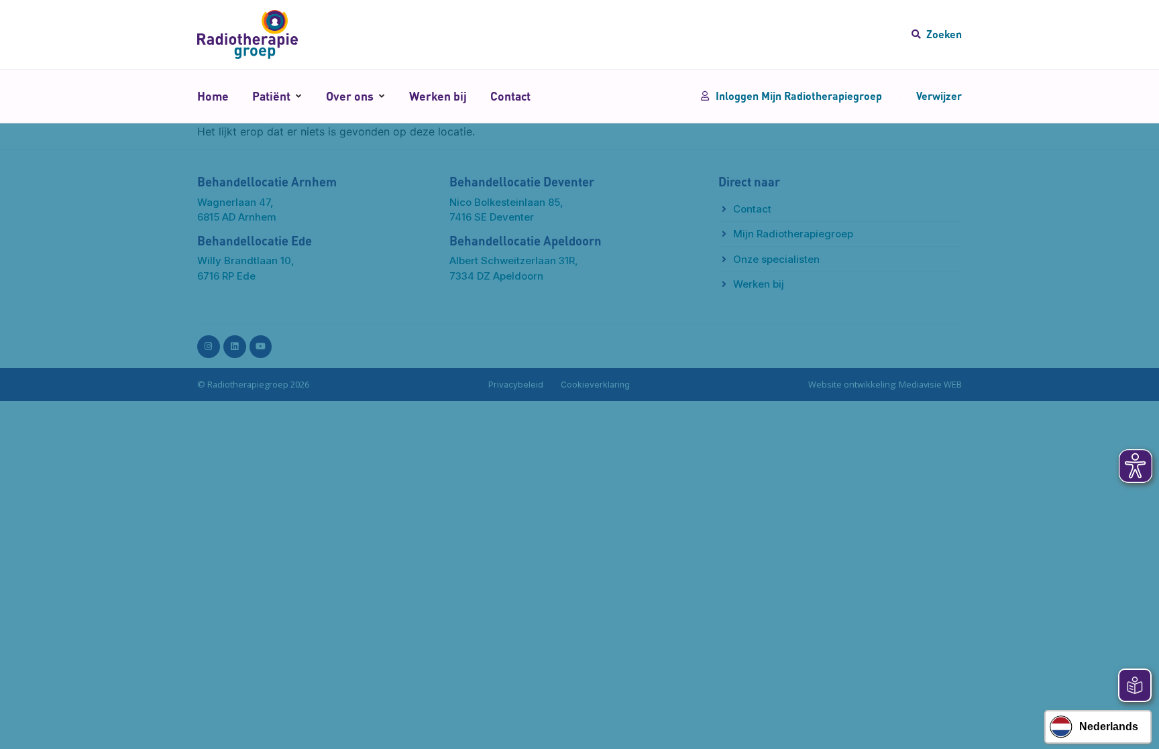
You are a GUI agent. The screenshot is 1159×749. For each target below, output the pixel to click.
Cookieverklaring (595, 385)
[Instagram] (208, 346)
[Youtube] (261, 346)
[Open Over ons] (381, 96)
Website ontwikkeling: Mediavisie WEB (885, 384)
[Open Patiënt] (298, 96)
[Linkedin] (234, 346)
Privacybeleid (515, 385)
